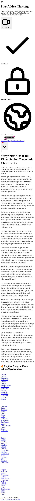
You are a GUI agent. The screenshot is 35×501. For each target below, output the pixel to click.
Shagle (3, 415)
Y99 (2, 459)
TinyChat (4, 457)
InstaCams (4, 471)
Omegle (3, 374)
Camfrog (3, 440)
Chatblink (4, 406)
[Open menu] (1, 151)
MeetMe (3, 447)
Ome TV (3, 376)
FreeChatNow (5, 478)
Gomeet (3, 390)
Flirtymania (4, 388)
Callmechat (4, 480)
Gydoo (3, 485)
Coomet (22, 141)
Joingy (3, 424)
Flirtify (3, 492)
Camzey (3, 477)
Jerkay (3, 491)
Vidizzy (3, 473)
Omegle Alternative (14, 141)
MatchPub (4, 392)
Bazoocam (4, 410)
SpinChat (4, 461)
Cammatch (4, 418)
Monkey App (5, 420)
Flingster (3, 470)
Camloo (3, 399)
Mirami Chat (5, 454)
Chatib (3, 408)
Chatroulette (4, 380)
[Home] (9, 139)
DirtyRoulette (5, 422)
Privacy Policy (5, 499)
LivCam (3, 441)
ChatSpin (4, 448)
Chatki (3, 413)
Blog (6, 141)
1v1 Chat (3, 397)
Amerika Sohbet (6, 385)
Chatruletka (4, 431)
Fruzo (2, 455)
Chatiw (3, 417)
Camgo (3, 429)
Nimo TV (4, 443)
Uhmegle (3, 484)
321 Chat (3, 452)
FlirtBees (3, 482)
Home (3, 141)
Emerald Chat (5, 450)
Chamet (3, 427)
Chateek (3, 438)
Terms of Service (15, 499)
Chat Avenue (5, 462)
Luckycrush (4, 395)
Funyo (3, 411)
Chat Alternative (6, 425)
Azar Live (4, 445)
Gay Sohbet (4, 394)
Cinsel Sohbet (5, 387)
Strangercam (4, 475)
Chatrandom (4, 378)
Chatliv (3, 494)
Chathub (3, 383)
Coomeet (3, 381)
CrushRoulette (5, 489)
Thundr (3, 487)
